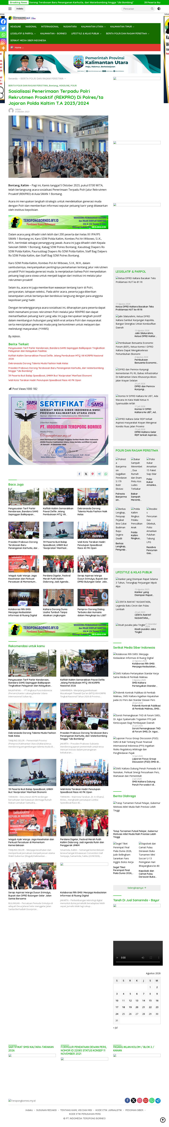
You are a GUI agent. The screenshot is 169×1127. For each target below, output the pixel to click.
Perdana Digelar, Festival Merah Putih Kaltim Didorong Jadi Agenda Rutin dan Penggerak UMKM (58, 578)
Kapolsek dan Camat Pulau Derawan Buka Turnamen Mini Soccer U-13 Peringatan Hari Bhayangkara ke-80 (148, 873)
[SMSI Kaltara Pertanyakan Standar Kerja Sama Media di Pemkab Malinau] (137, 675)
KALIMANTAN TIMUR (121, 26)
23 (157, 1007)
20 (136, 1007)
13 (136, 1000)
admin (18, 109)
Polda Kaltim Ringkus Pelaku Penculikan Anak (136, 535)
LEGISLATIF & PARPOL (21, 33)
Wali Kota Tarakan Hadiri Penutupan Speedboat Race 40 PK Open (44, 380)
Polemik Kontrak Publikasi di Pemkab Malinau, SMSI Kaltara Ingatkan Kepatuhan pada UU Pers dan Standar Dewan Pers (146, 707)
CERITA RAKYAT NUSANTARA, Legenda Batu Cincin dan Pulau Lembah (146, 616)
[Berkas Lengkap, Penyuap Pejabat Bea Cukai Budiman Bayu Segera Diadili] (121, 523)
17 (117, 1007)
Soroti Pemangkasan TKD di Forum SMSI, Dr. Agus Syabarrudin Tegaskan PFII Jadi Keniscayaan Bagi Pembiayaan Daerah (146, 730)
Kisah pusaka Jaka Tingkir (145, 631)
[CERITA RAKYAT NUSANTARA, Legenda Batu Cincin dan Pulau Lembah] (137, 605)
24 (117, 1013)
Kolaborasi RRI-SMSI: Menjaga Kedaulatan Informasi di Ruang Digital (22, 612)
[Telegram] (158, 1100)
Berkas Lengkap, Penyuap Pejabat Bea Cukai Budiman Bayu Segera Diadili (121, 546)
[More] (3, 48)
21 (143, 1007)
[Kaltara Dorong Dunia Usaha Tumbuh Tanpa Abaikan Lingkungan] (58, 597)
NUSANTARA (70, 26)
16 (157, 1000)
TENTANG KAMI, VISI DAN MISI (76, 1110)
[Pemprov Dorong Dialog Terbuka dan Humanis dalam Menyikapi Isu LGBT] (93, 597)
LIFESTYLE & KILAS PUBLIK (85, 33)
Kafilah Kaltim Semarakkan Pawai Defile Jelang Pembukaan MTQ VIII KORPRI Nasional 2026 (55, 357)
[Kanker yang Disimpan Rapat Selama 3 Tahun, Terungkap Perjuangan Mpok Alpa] (137, 582)
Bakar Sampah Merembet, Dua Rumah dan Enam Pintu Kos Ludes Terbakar (136, 496)
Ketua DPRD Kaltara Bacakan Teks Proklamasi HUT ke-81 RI (135, 308)
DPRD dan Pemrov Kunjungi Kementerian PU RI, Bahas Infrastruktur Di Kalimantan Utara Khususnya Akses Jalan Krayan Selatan (146, 388)
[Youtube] (145, 1101)
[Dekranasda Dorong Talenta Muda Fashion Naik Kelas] (93, 496)
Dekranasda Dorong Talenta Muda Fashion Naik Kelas (38, 363)
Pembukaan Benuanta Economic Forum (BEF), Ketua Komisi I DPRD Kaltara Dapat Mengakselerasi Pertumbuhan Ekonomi (145, 361)
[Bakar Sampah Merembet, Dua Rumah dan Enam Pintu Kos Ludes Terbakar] (137, 474)
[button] (152, 8)
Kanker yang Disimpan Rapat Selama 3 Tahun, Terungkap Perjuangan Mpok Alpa (144, 594)
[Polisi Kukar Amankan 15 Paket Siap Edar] (152, 466)
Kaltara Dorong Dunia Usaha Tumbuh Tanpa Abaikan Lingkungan (55, 612)
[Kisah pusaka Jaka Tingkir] (130, 625)
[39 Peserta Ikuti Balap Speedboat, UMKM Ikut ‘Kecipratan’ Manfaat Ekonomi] (58, 530)
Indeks (20, 8)
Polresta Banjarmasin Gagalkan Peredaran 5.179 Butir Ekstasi (121, 496)
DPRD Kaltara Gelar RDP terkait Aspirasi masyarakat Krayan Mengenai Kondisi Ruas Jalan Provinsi (146, 434)
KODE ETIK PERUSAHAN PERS (85, 1113)
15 (150, 1000)
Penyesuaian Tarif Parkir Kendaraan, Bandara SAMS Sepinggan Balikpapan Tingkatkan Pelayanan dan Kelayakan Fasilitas (56, 350)
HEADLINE (15, 26)
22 (150, 1007)
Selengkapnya (136, 887)
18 (123, 1007)
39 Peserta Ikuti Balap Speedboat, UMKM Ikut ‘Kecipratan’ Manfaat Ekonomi (50, 375)
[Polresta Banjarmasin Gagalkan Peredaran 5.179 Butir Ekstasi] (121, 474)
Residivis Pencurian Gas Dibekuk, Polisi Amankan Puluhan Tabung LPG (152, 550)
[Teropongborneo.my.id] (22, 17)
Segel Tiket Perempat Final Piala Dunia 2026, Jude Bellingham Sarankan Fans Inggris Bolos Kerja (123, 870)
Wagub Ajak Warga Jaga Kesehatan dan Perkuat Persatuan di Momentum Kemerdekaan (22, 578)
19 (130, 1007)
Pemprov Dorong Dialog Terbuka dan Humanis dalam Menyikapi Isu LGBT (92, 612)
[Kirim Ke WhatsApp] (105, 473)
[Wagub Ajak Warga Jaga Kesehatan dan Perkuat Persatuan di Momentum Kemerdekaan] (23, 563)
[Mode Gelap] (159, 9)
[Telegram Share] (99, 473)
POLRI (74, 85)
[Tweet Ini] (86, 473)
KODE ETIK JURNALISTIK (109, 1110)
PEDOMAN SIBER (134, 1110)
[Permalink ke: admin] (11, 110)
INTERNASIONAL (50, 26)
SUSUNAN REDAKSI (46, 1110)
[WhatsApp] (151, 1101)
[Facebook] (3, 21)
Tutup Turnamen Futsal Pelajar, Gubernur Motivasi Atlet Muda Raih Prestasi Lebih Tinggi (135, 834)
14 (143, 1000)
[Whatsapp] (3, 35)
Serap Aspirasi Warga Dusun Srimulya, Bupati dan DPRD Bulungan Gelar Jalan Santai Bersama (93, 578)
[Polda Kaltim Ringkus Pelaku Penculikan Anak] (137, 518)
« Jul (115, 1027)
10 (117, 1000)
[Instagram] (3, 41)
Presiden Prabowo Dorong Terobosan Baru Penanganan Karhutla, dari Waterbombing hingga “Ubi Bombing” (56, 369)
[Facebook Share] (79, 473)
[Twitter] (3, 28)
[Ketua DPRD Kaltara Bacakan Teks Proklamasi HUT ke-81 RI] (137, 288)
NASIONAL (31, 26)
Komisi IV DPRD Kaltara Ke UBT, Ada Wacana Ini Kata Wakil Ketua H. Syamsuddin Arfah (146, 411)
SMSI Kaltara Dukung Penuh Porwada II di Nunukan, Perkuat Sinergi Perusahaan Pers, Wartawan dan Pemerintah (146, 783)
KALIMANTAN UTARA (92, 26)
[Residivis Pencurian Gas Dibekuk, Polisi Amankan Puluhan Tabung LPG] (152, 525)
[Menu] (10, 9)
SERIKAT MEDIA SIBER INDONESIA (28, 40)
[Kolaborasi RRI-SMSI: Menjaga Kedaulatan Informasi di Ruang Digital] (23, 597)
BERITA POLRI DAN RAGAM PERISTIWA (126, 33)
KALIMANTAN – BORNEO (53, 33)
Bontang (53, 85)
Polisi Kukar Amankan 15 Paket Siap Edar (152, 482)
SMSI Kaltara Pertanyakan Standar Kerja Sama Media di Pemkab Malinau (144, 684)
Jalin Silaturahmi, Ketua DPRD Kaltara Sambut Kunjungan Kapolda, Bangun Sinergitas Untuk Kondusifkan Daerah (146, 335)
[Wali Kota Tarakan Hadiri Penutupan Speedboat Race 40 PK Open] (93, 530)
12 (130, 1000)
